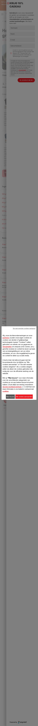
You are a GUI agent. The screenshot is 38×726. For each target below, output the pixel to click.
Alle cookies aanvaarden (24, 396)
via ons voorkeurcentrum (12, 387)
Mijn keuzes (10, 396)
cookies (6, 391)
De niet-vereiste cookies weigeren (24, 328)
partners (6, 338)
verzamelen (7, 347)
